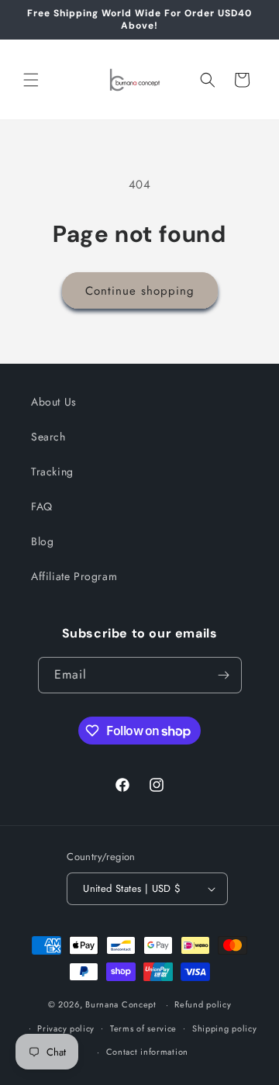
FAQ (42, 506)
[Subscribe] (224, 675)
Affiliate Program (74, 576)
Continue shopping (140, 290)
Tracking (52, 471)
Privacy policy (66, 1028)
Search (48, 436)
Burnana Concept (122, 1004)
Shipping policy (224, 1028)
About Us (54, 401)
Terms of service (143, 1028)
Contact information (147, 1051)
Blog (42, 541)
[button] (31, 80)
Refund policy (202, 1004)
